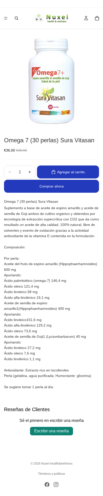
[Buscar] (16, 18)
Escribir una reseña (51, 431)
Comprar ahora (52, 186)
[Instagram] (56, 485)
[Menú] (6, 18)
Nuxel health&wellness (56, 463)
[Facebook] (47, 485)
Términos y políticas (51, 474)
